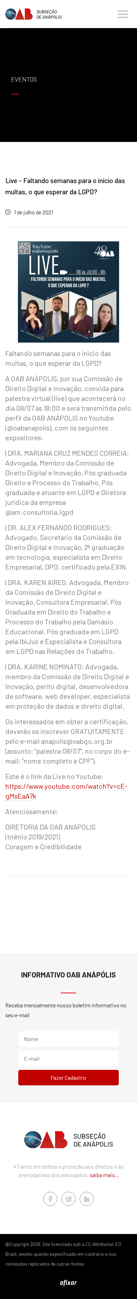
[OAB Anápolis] (33, 13)
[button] (123, 14)
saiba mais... (104, 1174)
